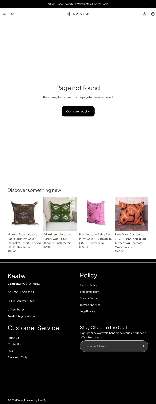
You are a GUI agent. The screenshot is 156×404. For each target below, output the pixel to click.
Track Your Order (18, 357)
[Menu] (4, 14)
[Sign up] (143, 346)
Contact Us (14, 344)
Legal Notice (88, 311)
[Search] (12, 14)
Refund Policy (88, 285)
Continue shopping (78, 111)
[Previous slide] (12, 214)
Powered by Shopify (35, 400)
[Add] (35, 224)
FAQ (10, 350)
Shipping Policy (89, 291)
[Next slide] (37, 214)
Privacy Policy (88, 298)
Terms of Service (90, 304)
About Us (13, 337)
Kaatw (19, 400)
